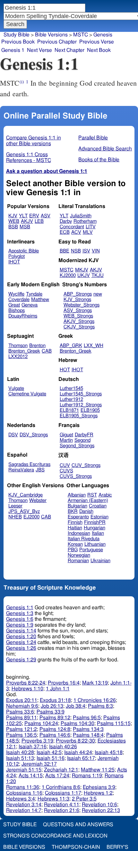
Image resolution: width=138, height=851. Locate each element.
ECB (65, 232)
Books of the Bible (98, 159)
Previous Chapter (57, 41)
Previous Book (18, 41)
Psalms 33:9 (51, 711)
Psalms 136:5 (21, 735)
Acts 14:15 (31, 775)
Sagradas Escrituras (29, 464)
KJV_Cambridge (25, 495)
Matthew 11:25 (98, 769)
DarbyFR (84, 434)
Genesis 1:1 (19, 607)
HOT (65, 369)
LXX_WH (93, 345)
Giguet (66, 434)
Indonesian (79, 533)
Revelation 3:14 (23, 804)
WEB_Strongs (78, 316)
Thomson (18, 345)
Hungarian (94, 527)
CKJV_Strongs (79, 327)
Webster (38, 500)
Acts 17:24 (57, 775)
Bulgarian (77, 506)
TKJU (97, 275)
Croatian (98, 506)
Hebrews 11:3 (53, 798)
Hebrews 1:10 (27, 688)
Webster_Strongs (81, 305)
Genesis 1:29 (21, 659)
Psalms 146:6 (54, 735)
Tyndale (34, 294)
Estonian (99, 517)
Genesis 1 (12, 50)
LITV (91, 226)
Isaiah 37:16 (33, 746)
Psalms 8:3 (100, 706)
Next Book (99, 50)
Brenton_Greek (24, 351)
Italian (98, 533)
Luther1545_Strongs (81, 394)
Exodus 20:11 (21, 700)
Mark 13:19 (95, 683)
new (97, 294)
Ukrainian (100, 560)
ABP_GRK (71, 345)
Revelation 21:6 (61, 810)
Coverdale (19, 299)
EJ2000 (31, 517)
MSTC (66, 270)
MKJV (81, 270)
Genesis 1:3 (19, 613)
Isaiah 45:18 (109, 752)
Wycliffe (16, 294)
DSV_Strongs (34, 434)
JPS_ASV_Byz (24, 511)
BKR (73, 511)
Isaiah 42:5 (49, 752)
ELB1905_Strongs (79, 415)
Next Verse (39, 50)
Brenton (37, 345)
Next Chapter (69, 50)
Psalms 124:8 (54, 729)
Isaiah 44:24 (78, 752)
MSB (25, 226)
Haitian (75, 527)
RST (92, 495)
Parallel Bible (93, 137)
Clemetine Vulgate (27, 394)
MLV (88, 232)
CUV (65, 465)
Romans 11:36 (22, 787)
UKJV (83, 275)
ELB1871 (69, 410)
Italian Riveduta (83, 538)
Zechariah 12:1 (61, 769)
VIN (96, 251)
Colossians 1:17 (63, 793)
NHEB (15, 517)
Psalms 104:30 (77, 723)
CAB (47, 351)
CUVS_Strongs (76, 476)
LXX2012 (18, 356)
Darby (66, 221)
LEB (39, 221)
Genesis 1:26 (21, 648)
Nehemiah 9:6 (22, 706)
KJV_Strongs (77, 299)
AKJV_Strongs (79, 321)
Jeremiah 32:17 (39, 764)
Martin (66, 440)
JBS (40, 470)
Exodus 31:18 (55, 700)
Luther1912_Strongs (81, 404)
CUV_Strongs (86, 465)
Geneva (30, 305)
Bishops (16, 310)
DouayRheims (22, 316)
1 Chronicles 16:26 (94, 700)
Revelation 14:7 (23, 810)
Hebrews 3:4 (20, 798)
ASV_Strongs (78, 310)
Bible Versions (51, 34)
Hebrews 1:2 (98, 793)
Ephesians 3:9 (99, 787)
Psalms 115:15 (114, 723)
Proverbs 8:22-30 (75, 740)
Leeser (15, 506)
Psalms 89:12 (54, 717)
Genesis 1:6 (19, 619)
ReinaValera (21, 470)
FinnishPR (95, 522)
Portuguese (91, 549)
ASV (45, 215)
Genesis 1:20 (21, 636)
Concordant (72, 226)
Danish (86, 511)
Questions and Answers (78, 824)
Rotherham (85, 221)
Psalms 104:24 (41, 723)
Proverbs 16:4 (64, 683)
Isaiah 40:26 (63, 746)
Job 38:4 (75, 706)
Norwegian (79, 555)
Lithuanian (95, 544)
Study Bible (17, 34)
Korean (75, 544)
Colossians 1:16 (24, 793)
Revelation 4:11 (61, 804)
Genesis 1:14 (21, 630)
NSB (76, 251)
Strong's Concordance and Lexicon (55, 835)
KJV (12, 215)
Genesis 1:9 (19, 625)
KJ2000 (68, 275)
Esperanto (78, 517)
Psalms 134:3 (88, 729)
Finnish (75, 522)
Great (14, 305)
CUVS (66, 470)
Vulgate (16, 388)
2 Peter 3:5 (84, 798)
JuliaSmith (80, 215)
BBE (64, 251)
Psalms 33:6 (20, 711)
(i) (22, 82)
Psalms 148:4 (88, 735)
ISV (86, 251)
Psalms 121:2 (21, 729)
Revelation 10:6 (99, 804)
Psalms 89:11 (21, 717)
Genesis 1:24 (21, 642)
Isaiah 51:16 (51, 758)
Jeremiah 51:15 (23, 769)
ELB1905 (90, 410)
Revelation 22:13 (101, 810)
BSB (13, 226)
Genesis (102, 34)
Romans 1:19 (87, 775)
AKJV (27, 221)
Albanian (77, 495)
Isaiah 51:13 (20, 758)
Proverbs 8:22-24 (25, 683)
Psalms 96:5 (87, 717)
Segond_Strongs (77, 445)
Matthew (40, 299)
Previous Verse (96, 41)
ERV (34, 215)
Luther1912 (71, 399)
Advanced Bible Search (105, 148)
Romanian (78, 560)
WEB (13, 221)
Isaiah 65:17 (81, 758)
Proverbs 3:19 (37, 740)
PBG (73, 549)
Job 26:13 (52, 706)
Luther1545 (71, 388)
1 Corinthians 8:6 (61, 787)
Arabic (105, 495)
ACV (76, 232)
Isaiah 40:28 (20, 752)
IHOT (14, 262)
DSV (13, 434)
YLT (23, 215)
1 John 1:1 (58, 688)
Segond (82, 440)
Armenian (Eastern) (88, 500)
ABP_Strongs (78, 294)
